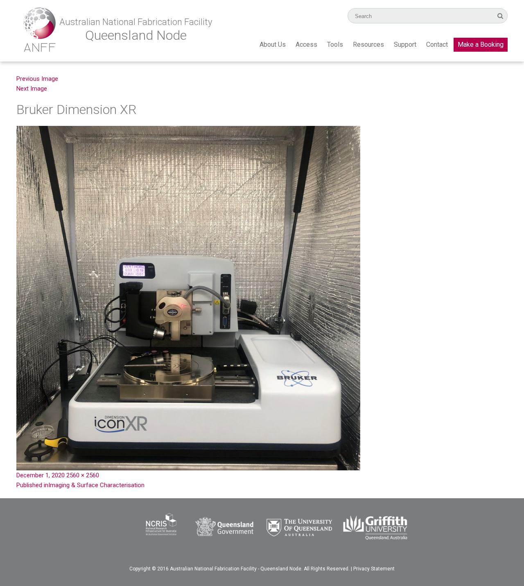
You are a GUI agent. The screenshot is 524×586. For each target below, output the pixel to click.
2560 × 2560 (82, 475)
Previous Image (37, 78)
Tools (335, 44)
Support (405, 44)
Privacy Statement (374, 569)
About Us (273, 44)
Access (306, 44)
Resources (368, 44)
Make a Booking (481, 44)
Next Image (31, 88)
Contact (437, 44)
